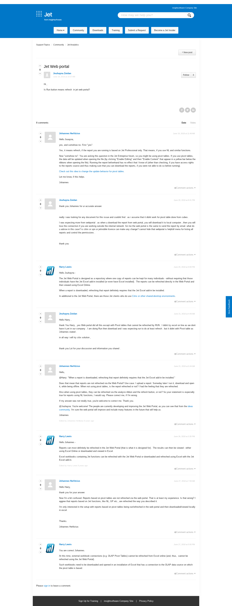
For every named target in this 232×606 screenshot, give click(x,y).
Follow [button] (186, 75)
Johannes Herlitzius (69, 133)
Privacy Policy (146, 601)
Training (116, 30)
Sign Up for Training (88, 601)
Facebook (181, 110)
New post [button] (188, 52)
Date (184, 122)
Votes (193, 122)
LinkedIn (193, 110)
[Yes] (40, 66)
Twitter (187, 110)
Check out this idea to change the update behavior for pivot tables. (91, 171)
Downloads (98, 30)
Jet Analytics (73, 45)
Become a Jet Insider (164, 30)
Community (78, 30)
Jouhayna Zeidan (62, 73)
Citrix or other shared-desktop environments (153, 296)
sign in (47, 585)
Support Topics (43, 45)
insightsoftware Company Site (184, 8)
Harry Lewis (65, 267)
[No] (40, 73)
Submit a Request (137, 30)
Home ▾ (60, 30)
